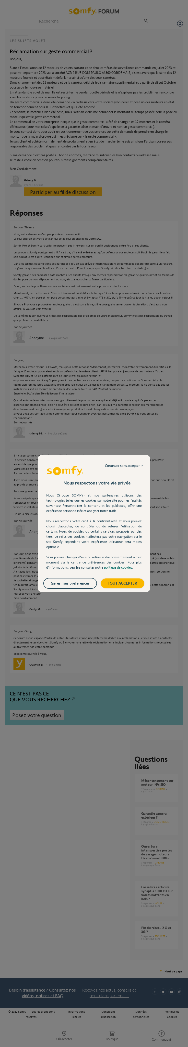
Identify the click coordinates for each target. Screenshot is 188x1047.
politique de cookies (118, 567)
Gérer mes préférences (70, 583)
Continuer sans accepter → (124, 465)
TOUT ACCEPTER (122, 583)
